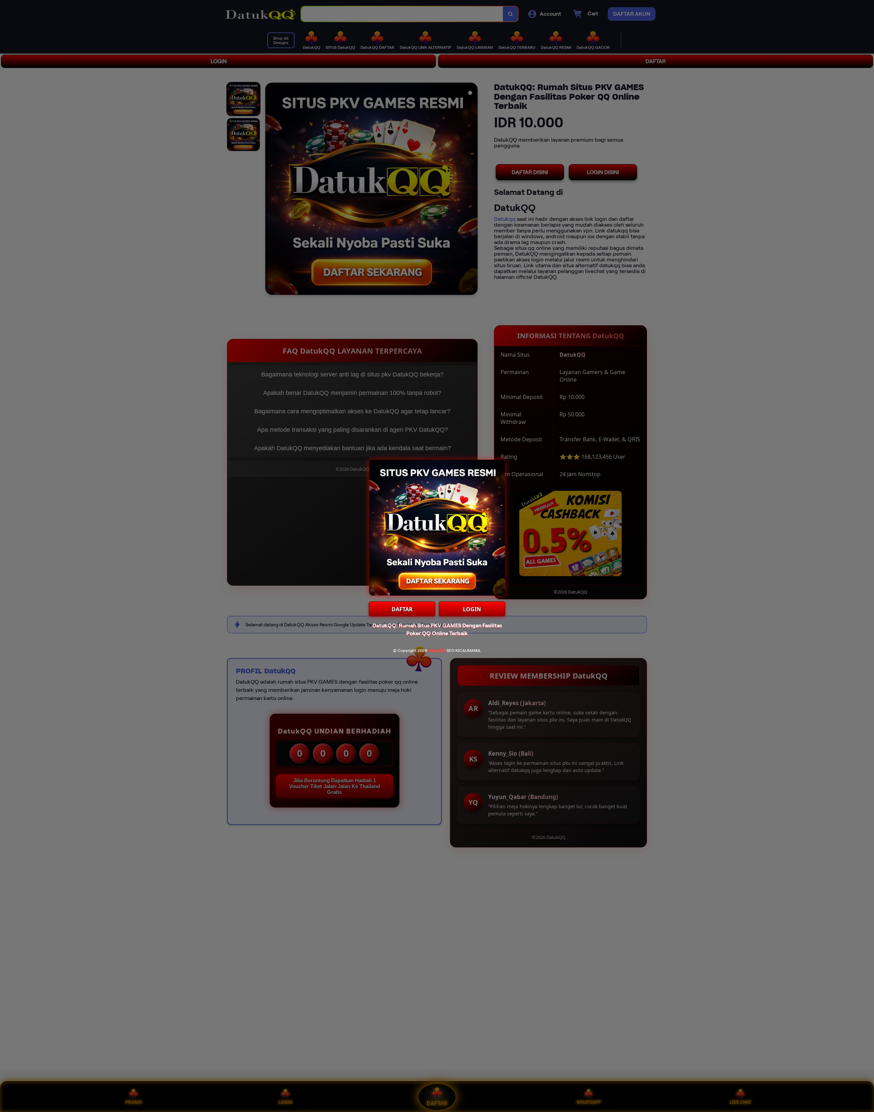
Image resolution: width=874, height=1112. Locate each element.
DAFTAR (402, 609)
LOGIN (472, 609)
